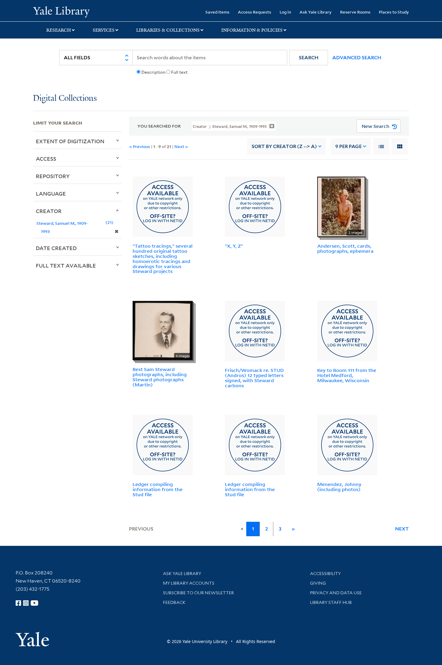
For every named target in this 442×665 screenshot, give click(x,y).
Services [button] (104, 30)
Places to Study (394, 12)
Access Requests (254, 12)
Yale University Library (61, 11)
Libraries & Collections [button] (168, 30)
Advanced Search (356, 57)
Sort (284, 146)
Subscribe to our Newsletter (198, 592)
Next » (181, 146)
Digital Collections (65, 98)
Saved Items (217, 12)
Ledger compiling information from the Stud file (158, 489)
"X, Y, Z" (234, 246)
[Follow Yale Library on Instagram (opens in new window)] (26, 603)
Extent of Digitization (70, 141)
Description (153, 72)
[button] (308, 57)
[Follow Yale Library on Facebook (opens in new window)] (18, 603)
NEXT (402, 529)
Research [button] (58, 30)
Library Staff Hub (331, 602)
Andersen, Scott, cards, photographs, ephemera (345, 248)
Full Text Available (66, 265)
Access (46, 158)
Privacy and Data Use (336, 592)
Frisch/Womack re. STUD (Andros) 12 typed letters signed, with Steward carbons (254, 377)
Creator (49, 211)
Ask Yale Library (315, 12)
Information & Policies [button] (252, 30)
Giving (318, 583)
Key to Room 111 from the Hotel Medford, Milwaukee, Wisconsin (346, 375)
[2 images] (341, 206)
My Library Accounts (188, 583)
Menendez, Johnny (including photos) (339, 486)
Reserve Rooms (355, 12)
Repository (53, 176)
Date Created (56, 248)
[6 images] (163, 330)
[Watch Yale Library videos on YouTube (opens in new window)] (34, 603)
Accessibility (325, 573)
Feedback (174, 602)
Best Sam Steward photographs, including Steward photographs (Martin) (160, 376)
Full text (179, 72)
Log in (285, 12)
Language (51, 193)
